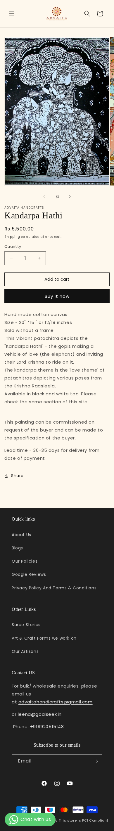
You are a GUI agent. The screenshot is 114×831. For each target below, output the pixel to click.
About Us (21, 535)
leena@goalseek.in (40, 714)
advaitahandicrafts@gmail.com (55, 702)
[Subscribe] (95, 761)
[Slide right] (69, 196)
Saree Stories (26, 625)
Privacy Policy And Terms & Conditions (54, 588)
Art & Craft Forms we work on (44, 638)
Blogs (17, 548)
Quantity (12, 246)
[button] (11, 13)
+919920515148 (47, 726)
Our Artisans (25, 651)
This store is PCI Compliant (83, 820)
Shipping (12, 237)
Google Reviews (29, 574)
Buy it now (57, 296)
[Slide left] (44, 196)
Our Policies (24, 561)
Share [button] (17, 476)
